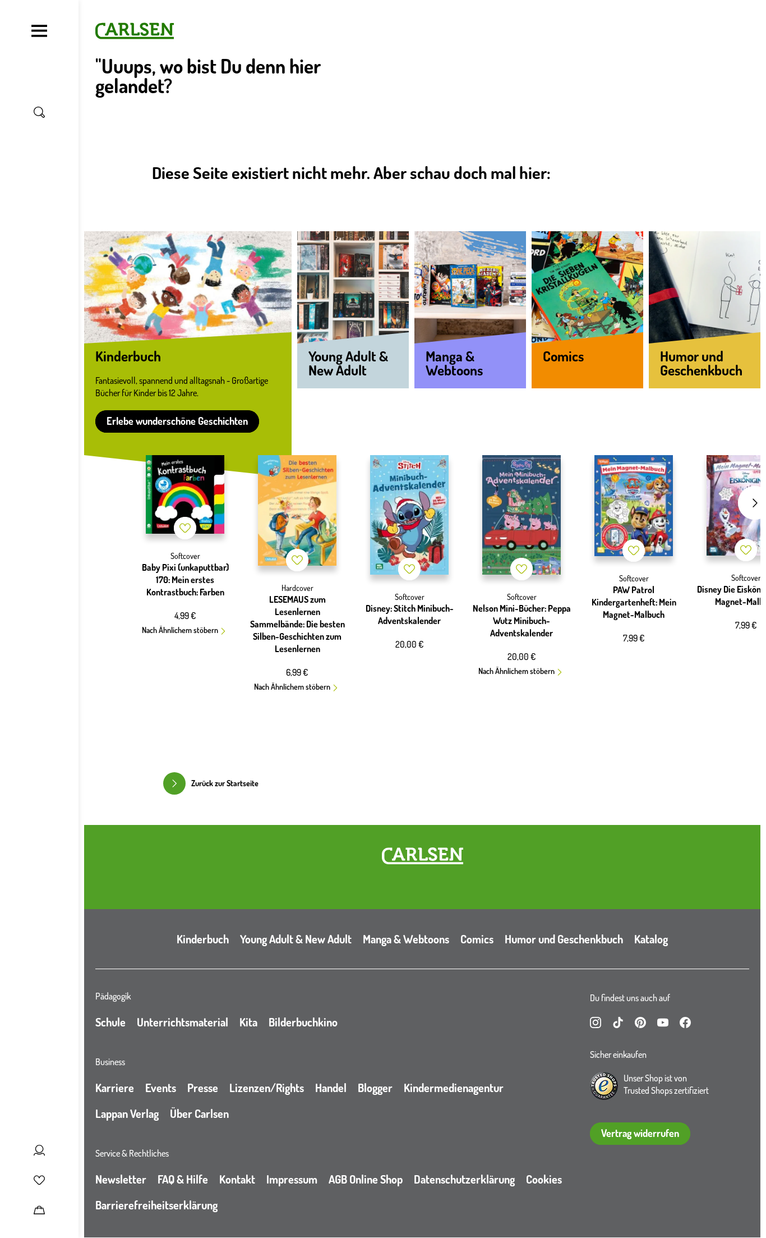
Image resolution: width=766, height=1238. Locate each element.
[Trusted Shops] (604, 1086)
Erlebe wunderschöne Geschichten (177, 421)
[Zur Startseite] (422, 855)
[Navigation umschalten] (39, 31)
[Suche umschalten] (39, 112)
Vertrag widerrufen (640, 1133)
